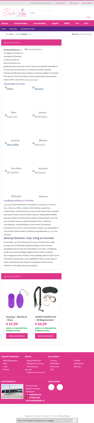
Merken (6, 369)
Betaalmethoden (34, 360)
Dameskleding (20, 23)
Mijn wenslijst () (87, 3)
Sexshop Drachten (31, 79)
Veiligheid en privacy (35, 363)
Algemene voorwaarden (33, 416)
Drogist (55, 23)
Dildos (13, 112)
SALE (86, 23)
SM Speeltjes (16, 196)
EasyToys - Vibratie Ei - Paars (16, 318)
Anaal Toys (15, 140)
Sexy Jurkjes (16, 168)
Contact (53, 360)
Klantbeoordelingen (63, 416)
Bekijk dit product (17, 336)
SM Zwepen (43, 196)
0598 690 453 (35, 394)
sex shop (51, 231)
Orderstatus (79, 363)
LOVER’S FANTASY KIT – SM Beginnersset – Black (45, 318)
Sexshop (7, 204)
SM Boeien (43, 140)
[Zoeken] (51, 13)
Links (5, 366)
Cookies (77, 360)
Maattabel (54, 363)
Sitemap (77, 366)
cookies (51, 420)
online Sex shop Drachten (27, 265)
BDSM (67, 23)
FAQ (51, 369)
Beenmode (43, 168)
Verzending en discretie (32, 368)
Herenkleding (39, 23)
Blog (5, 363)
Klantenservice (60, 3)
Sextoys (4, 23)
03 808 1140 (34, 397)
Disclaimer (45, 416)
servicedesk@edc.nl (35, 400)
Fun (77, 23)
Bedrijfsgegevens (10, 360)
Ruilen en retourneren (36, 372)
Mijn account (74, 3)
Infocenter (54, 366)
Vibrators (42, 112)
